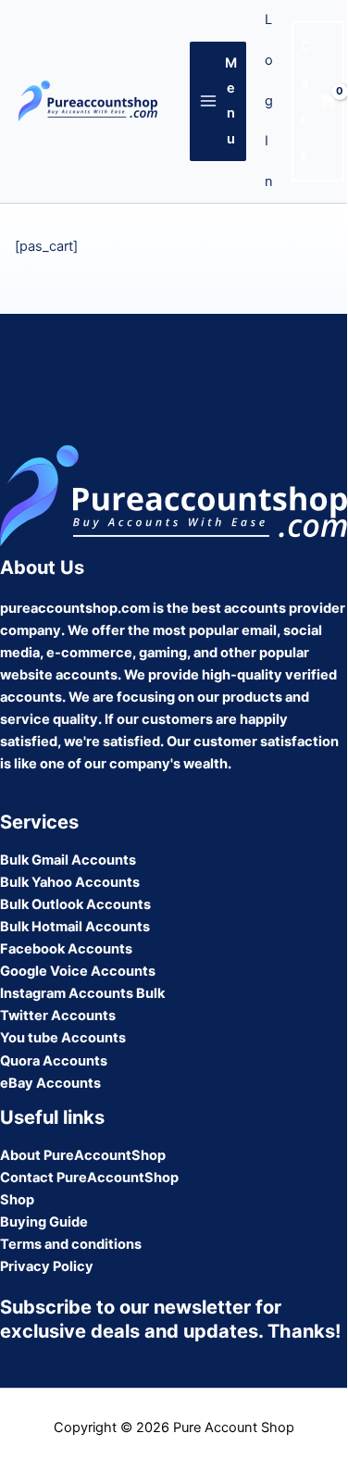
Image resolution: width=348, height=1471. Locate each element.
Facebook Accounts (66, 949)
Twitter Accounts (58, 1015)
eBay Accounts (50, 1083)
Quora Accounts (53, 1061)
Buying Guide (44, 1222)
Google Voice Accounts (77, 971)
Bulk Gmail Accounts (68, 860)
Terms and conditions (71, 1244)
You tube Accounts (63, 1037)
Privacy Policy (46, 1266)
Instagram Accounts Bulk (82, 993)
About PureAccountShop (83, 1155)
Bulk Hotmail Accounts (75, 926)
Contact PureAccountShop (89, 1177)
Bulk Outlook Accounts (75, 904)
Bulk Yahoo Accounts (70, 882)
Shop (17, 1199)
